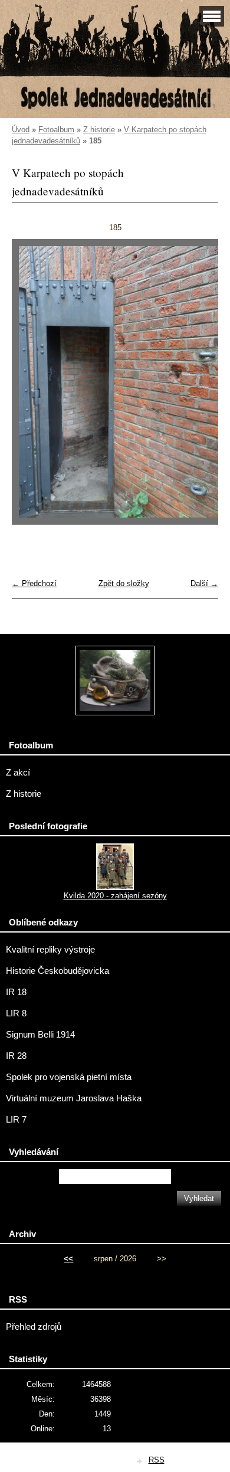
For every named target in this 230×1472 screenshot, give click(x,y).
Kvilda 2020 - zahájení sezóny (115, 895)
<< (68, 1258)
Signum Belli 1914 (40, 1034)
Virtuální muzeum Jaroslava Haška (74, 1098)
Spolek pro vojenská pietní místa (69, 1077)
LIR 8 (16, 1013)
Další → (204, 583)
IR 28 (16, 1056)
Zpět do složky (123, 583)
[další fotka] (199, 387)
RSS (157, 1459)
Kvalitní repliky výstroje (50, 949)
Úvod (20, 129)
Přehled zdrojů (33, 1327)
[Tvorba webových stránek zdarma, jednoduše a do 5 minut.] (140, 1461)
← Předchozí (34, 583)
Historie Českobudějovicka (57, 971)
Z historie (99, 129)
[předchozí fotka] (31, 387)
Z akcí (18, 772)
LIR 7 (16, 1119)
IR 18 (16, 992)
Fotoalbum (56, 129)
